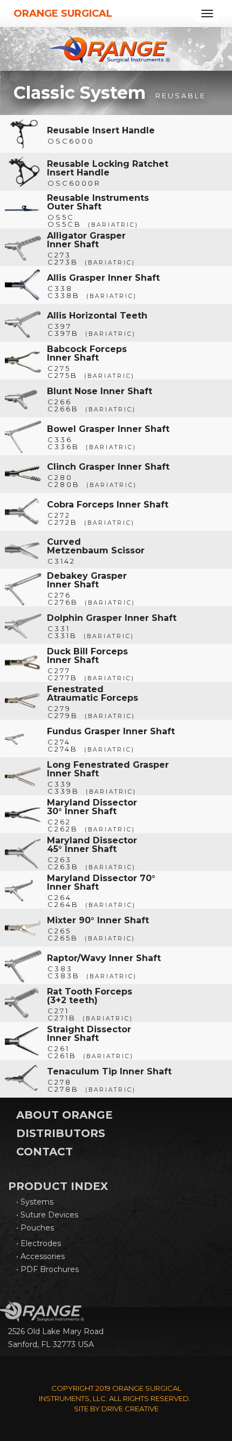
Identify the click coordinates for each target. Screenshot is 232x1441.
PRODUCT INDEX (58, 1186)
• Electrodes (38, 1243)
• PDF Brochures (47, 1269)
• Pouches (35, 1228)
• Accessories (40, 1256)
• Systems (34, 1202)
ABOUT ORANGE (64, 1114)
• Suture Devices (47, 1215)
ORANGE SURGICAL (62, 13)
